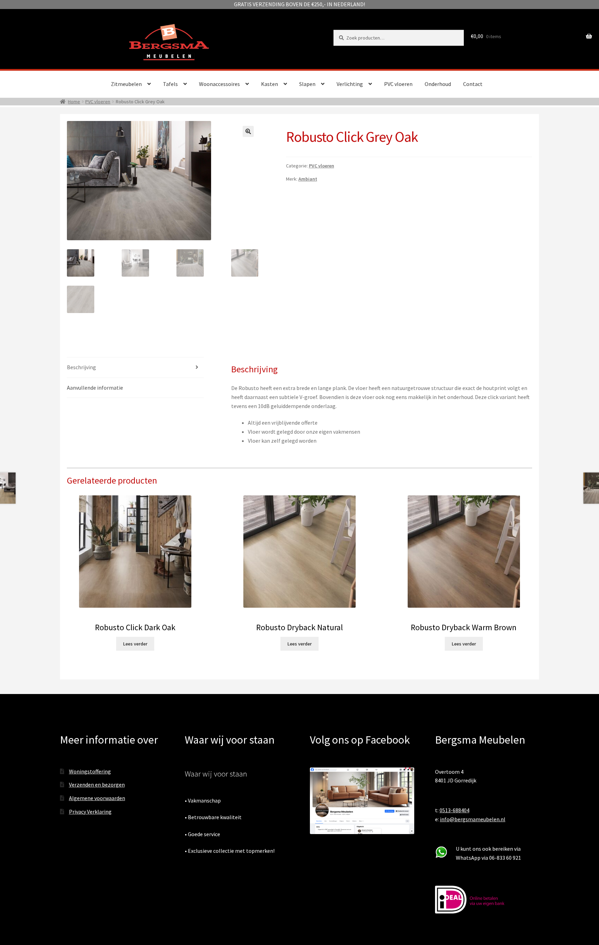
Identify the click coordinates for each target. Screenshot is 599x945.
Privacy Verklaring (90, 811)
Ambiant (307, 179)
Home (74, 101)
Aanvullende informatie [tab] (95, 387)
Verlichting (350, 83)
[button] (248, 131)
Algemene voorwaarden (97, 798)
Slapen (307, 83)
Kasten (269, 83)
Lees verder (135, 644)
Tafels (170, 83)
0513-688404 (454, 810)
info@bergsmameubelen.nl (472, 819)
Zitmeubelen (126, 83)
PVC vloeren (398, 83)
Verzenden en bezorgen (97, 784)
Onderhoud (438, 83)
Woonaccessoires (219, 83)
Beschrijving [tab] (81, 367)
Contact (473, 83)
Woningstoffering (90, 771)
